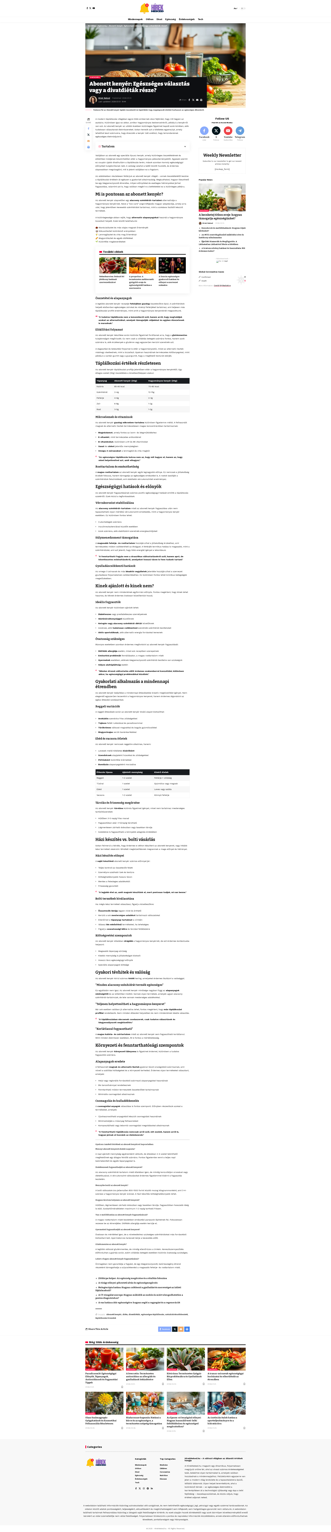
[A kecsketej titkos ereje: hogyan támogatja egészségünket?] (222, 198)
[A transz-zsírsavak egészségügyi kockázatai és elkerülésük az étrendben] (227, 1359)
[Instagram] (143, 1489)
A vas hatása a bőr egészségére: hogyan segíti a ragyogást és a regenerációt (139, 1302)
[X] (90, 8)
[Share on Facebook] (189, 100)
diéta (125, 1314)
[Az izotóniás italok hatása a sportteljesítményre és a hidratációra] (227, 1403)
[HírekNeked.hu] (166, 8)
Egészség (102, 26)
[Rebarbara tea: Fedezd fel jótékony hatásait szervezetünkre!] (112, 265)
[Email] (197, 100)
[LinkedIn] (152, 1489)
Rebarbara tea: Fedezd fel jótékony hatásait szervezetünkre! (111, 279)
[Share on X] (193, 100)
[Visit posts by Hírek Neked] (93, 100)
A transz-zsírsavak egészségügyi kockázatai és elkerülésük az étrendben (226, 1376)
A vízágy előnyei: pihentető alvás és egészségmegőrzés (128, 1283)
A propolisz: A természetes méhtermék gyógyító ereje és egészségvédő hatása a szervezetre (141, 282)
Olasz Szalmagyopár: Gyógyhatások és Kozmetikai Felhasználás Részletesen (100, 1420)
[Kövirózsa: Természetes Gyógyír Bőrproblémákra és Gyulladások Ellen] (186, 1359)
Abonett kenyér (114, 1314)
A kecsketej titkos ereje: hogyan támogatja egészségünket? (220, 216)
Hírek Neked (104, 98)
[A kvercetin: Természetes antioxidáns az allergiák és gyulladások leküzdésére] (145, 1359)
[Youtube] (228, 133)
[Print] (201, 100)
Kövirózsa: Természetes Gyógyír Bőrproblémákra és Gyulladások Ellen (184, 1376)
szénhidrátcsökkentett (176, 1314)
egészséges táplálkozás (152, 1314)
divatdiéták (134, 1314)
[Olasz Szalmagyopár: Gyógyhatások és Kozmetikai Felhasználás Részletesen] (104, 1403)
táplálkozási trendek (105, 1318)
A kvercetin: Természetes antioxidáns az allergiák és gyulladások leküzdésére (141, 1376)
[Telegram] (240, 133)
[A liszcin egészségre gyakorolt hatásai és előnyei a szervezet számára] (172, 265)
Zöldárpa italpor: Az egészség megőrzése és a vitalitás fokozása (132, 1278)
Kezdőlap (92, 26)
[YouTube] (94, 8)
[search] (230, 8)
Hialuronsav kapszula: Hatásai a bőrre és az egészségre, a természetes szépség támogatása (144, 1420)
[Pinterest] (147, 1489)
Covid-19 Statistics (222, 286)
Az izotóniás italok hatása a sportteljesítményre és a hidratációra (222, 1420)
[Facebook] (87, 8)
